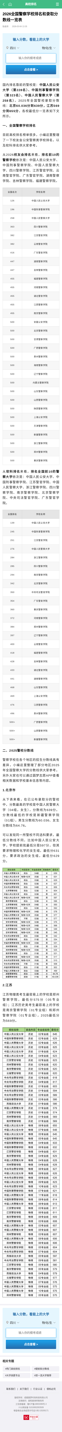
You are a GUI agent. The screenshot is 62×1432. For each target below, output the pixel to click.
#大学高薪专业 (12, 1375)
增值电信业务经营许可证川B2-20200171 (31, 1410)
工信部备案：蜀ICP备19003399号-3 (30, 1404)
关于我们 (24, 1389)
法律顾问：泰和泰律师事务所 (31, 1401)
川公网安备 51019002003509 (31, 1407)
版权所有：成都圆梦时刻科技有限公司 (31, 1397)
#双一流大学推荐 (42, 1375)
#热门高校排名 (12, 1368)
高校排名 (31, 4)
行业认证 (37, 1389)
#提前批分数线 (41, 1368)
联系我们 (10, 1389)
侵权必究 (51, 1389)
